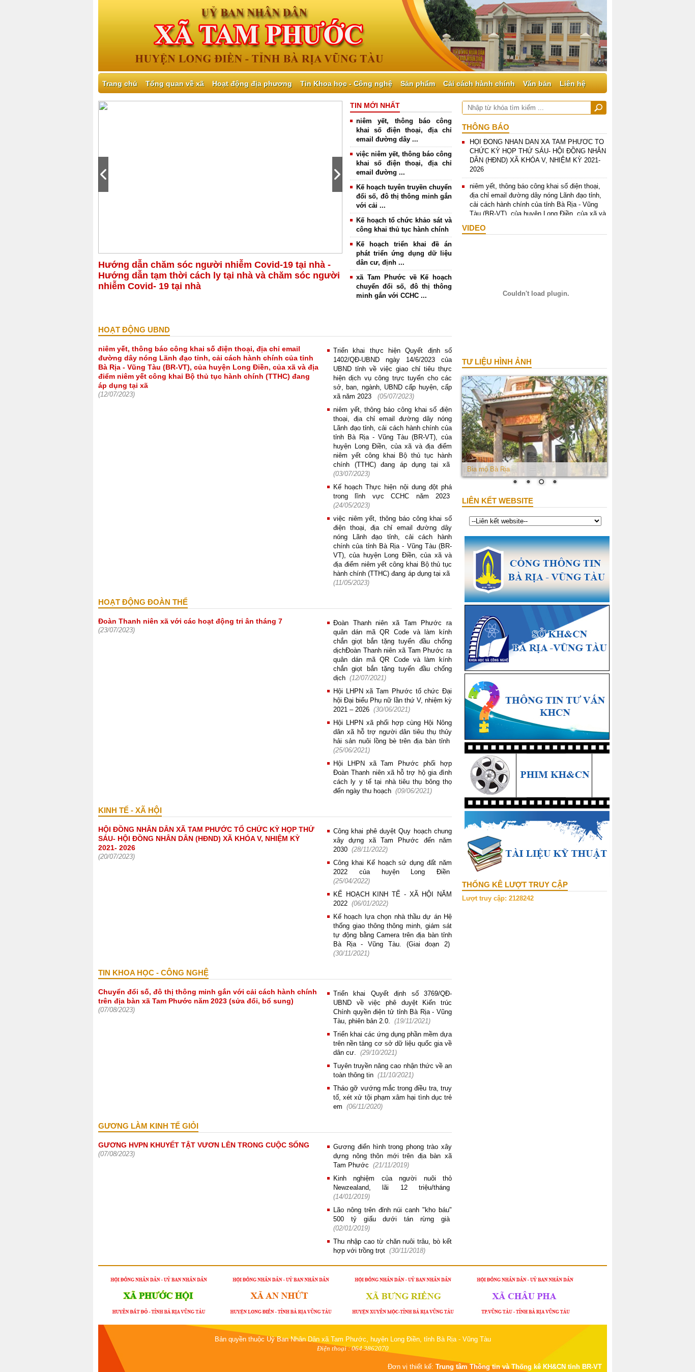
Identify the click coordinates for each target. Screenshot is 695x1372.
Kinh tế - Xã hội (130, 810)
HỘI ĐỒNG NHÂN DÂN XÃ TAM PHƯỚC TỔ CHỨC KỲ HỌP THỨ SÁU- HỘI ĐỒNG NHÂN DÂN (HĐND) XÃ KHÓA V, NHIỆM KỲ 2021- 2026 (206, 838)
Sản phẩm (417, 83)
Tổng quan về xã (175, 83)
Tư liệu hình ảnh (497, 361)
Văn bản (537, 83)
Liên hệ (573, 83)
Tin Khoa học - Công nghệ (346, 83)
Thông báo (485, 127)
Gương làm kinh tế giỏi (148, 1126)
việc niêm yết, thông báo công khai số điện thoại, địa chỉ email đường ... (404, 163)
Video (474, 227)
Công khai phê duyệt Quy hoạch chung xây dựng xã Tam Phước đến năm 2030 (392, 840)
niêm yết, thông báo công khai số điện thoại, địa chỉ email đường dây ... (404, 130)
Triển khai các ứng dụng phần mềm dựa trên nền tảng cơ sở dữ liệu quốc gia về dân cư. (392, 1043)
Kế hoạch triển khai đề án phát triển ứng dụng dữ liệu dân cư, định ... (404, 253)
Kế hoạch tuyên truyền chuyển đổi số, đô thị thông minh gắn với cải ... (404, 196)
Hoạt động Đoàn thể (143, 602)
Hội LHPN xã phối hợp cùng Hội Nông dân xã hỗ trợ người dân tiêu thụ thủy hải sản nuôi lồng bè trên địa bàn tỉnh (392, 732)
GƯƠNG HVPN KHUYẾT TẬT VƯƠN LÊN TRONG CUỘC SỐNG (203, 1145)
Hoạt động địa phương (252, 83)
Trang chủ (119, 83)
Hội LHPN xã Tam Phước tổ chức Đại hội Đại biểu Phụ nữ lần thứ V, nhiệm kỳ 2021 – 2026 (392, 700)
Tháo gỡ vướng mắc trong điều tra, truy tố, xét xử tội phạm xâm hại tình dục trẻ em (392, 1097)
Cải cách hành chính (479, 83)
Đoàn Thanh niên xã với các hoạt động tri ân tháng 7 (190, 621)
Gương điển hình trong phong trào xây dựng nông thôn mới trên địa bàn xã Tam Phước (392, 1156)
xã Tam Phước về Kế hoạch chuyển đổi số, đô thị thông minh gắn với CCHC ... (404, 286)
